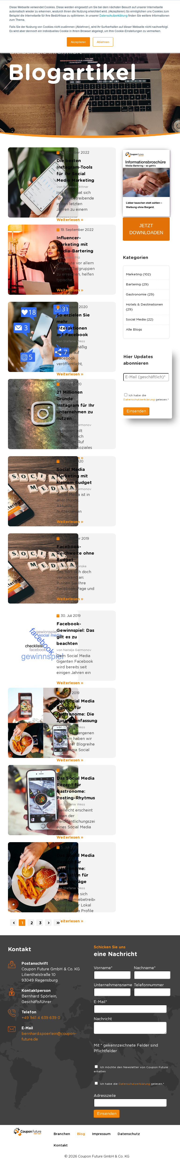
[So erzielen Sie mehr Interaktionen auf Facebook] (29, 337)
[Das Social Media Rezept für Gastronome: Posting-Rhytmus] (29, 800)
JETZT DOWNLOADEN (146, 229)
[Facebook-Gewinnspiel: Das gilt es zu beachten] (29, 646)
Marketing (138, 274)
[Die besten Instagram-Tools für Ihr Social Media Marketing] (29, 182)
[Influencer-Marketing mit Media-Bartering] (29, 260)
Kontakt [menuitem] (61, 1145)
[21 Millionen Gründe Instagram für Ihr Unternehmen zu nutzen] (29, 414)
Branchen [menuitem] (62, 1134)
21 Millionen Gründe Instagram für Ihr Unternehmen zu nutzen (75, 405)
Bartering (137, 284)
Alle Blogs (134, 329)
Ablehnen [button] (103, 42)
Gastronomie (140, 294)
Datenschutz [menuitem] (129, 1134)
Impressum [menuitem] (101, 1134)
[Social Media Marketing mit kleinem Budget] (29, 491)
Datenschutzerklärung (113, 15)
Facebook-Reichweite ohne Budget (75, 553)
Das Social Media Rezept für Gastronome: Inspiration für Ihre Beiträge (75, 868)
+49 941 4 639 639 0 (41, 1018)
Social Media (139, 319)
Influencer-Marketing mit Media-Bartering (74, 244)
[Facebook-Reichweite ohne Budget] (29, 568)
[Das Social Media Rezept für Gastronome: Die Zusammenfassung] (29, 723)
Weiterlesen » (69, 220)
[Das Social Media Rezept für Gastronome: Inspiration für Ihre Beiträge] (29, 877)
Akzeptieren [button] (78, 42)
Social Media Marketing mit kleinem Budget (74, 476)
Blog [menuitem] (81, 1134)
